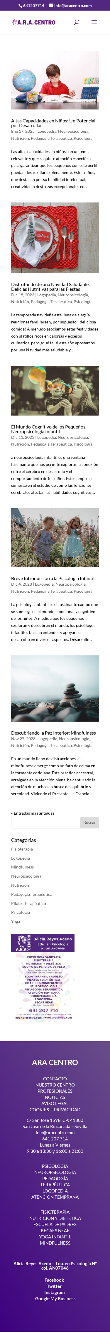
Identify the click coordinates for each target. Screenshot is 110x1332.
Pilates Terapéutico (28, 903)
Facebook (55, 1280)
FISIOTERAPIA (55, 1212)
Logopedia (47, 131)
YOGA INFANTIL (55, 1236)
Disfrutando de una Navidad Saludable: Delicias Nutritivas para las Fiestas (50, 286)
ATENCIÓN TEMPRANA (55, 1197)
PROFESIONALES (55, 1091)
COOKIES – (41, 1109)
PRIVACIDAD (67, 1109)
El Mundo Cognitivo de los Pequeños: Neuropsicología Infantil (49, 429)
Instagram (54, 1292)
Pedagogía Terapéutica (51, 138)
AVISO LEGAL (55, 1103)
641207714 (33, 5)
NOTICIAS (55, 1097)
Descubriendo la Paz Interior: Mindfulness (53, 732)
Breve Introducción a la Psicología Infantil (52, 578)
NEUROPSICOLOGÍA (55, 1172)
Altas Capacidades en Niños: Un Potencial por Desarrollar (53, 123)
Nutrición (20, 138)
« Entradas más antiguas (32, 813)
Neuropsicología (73, 131)
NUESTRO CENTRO (55, 1084)
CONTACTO (55, 1078)
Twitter (54, 1286)
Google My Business (55, 1298)
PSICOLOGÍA (55, 1166)
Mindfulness (22, 866)
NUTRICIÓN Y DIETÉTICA (55, 1218)
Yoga (15, 921)
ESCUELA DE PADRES (55, 1224)
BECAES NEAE (55, 1230)
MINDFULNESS (55, 1242)
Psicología (83, 138)
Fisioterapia (22, 848)
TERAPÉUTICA (55, 1184)
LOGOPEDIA (55, 1190)
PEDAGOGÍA (55, 1178)
